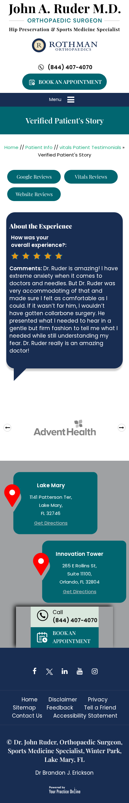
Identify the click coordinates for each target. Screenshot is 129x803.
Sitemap (24, 707)
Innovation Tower (79, 554)
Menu (55, 99)
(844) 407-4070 (70, 67)
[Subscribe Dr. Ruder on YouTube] (79, 671)
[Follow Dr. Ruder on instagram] (95, 671)
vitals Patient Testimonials (90, 147)
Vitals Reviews (91, 176)
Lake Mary (51, 485)
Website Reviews (34, 194)
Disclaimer (63, 699)
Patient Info (39, 147)
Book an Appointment (70, 81)
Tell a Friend (100, 707)
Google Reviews (34, 176)
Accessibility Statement (85, 715)
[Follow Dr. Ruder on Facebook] (34, 671)
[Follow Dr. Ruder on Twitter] (49, 671)
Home (11, 147)
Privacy (98, 699)
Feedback (60, 707)
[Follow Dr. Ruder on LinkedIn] (64, 671)
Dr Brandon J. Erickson (64, 773)
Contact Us (27, 715)
